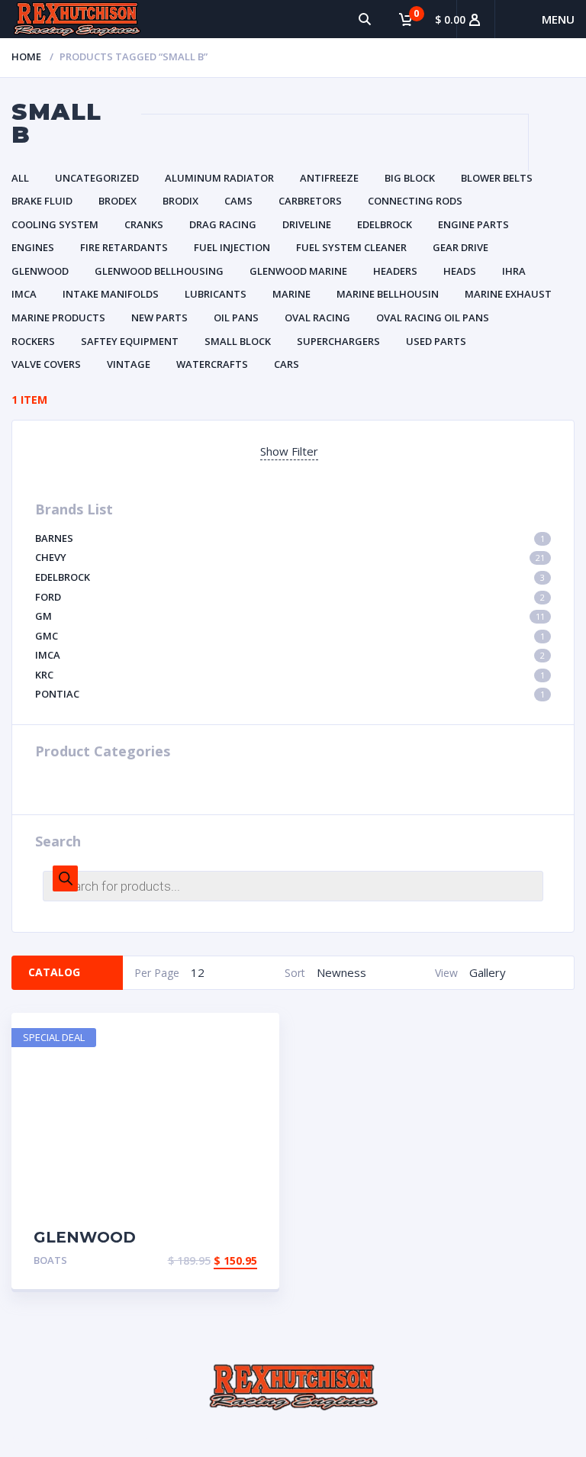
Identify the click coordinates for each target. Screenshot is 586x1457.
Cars (286, 364)
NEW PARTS (159, 317)
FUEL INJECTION (232, 247)
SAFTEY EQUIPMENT (130, 341)
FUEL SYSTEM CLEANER (351, 247)
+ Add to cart (213, 1262)
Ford (290, 597)
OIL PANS (236, 317)
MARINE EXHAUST (508, 294)
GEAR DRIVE (460, 247)
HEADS (459, 271)
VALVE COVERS (46, 364)
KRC (290, 675)
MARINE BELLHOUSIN (387, 294)
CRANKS (143, 224)
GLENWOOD (40, 271)
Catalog (54, 972)
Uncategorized (97, 178)
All (20, 178)
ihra (514, 271)
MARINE (291, 294)
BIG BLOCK (410, 178)
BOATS (50, 1260)
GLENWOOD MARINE (298, 271)
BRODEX (117, 201)
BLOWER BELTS (497, 178)
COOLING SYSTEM (54, 224)
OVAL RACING (317, 317)
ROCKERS (33, 341)
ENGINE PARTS (473, 224)
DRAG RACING (222, 224)
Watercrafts (212, 364)
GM (290, 616)
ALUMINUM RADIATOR (219, 178)
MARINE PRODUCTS (58, 317)
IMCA (24, 294)
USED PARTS (436, 341)
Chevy (290, 557)
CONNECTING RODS (415, 201)
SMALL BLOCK (237, 341)
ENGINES (32, 247)
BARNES (290, 538)
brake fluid (41, 201)
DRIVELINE (306, 224)
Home (26, 56)
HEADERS (395, 271)
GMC (290, 636)
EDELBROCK (384, 224)
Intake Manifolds (111, 294)
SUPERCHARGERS (338, 341)
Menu (558, 19)
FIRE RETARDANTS (124, 247)
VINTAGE (128, 364)
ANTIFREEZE (329, 178)
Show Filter (289, 451)
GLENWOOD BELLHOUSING (159, 271)
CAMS (238, 201)
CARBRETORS (310, 201)
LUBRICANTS (215, 294)
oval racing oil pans (432, 317)
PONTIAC (290, 694)
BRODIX (180, 201)
